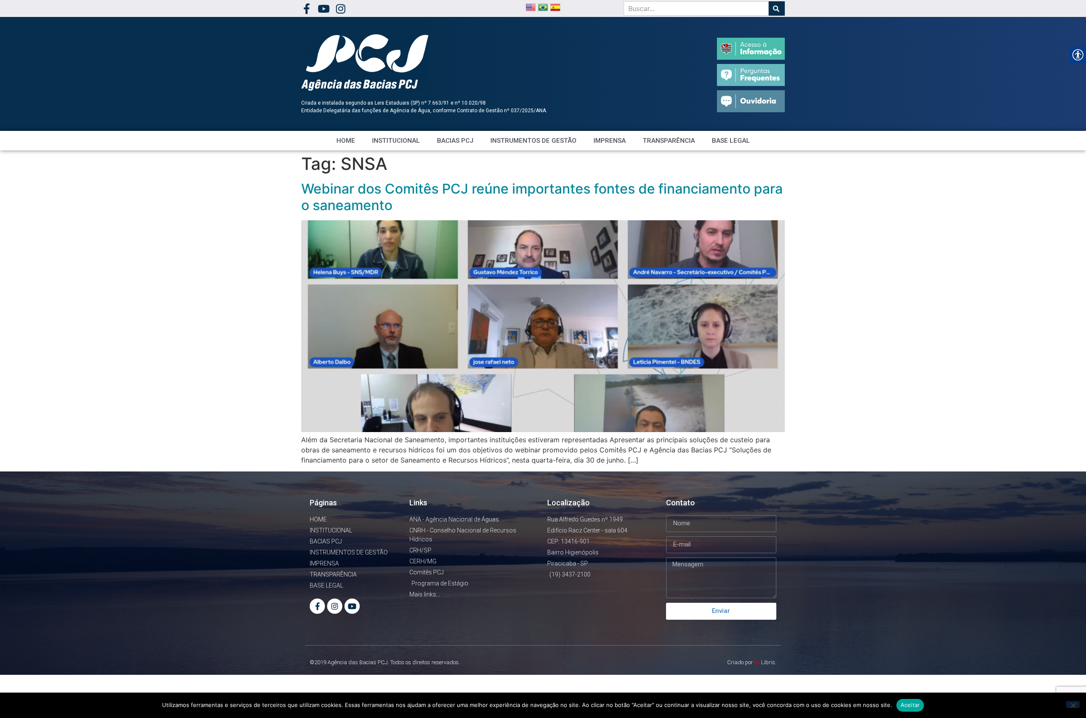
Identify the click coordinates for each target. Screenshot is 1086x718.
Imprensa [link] (609, 140)
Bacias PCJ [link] (455, 140)
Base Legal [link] (731, 140)
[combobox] (696, 8)
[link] (306, 8)
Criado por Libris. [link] (751, 662)
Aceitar (910, 704)
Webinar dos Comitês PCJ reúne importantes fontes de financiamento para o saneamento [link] (542, 196)
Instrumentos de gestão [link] (533, 140)
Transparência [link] (669, 140)
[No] (1073, 704)
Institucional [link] (396, 140)
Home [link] (345, 140)
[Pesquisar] (777, 8)
